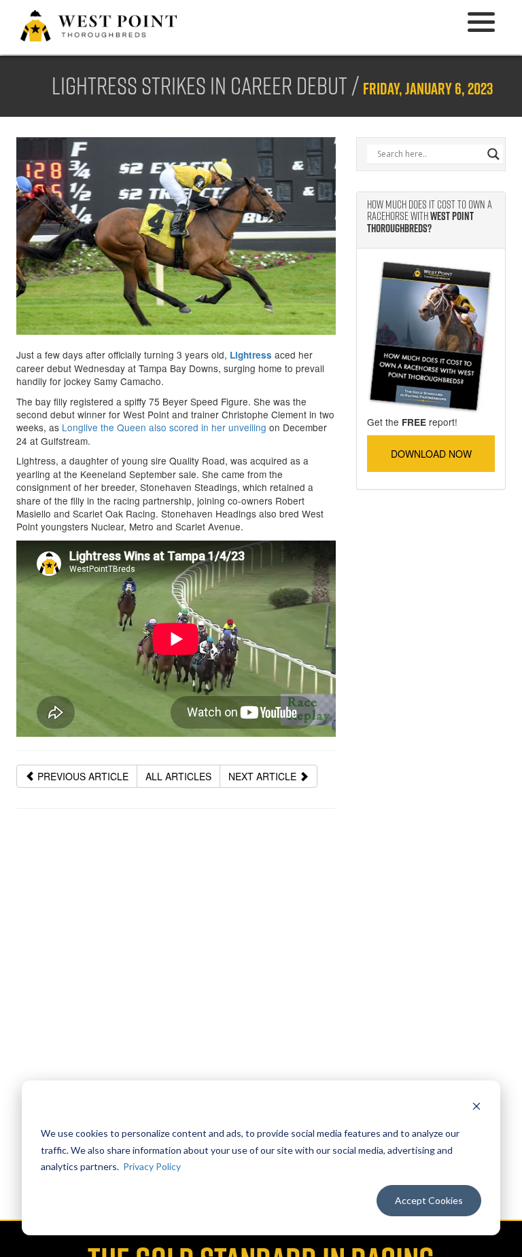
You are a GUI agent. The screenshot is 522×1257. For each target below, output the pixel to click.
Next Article (263, 776)
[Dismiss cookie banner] (476, 1107)
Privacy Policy (152, 1166)
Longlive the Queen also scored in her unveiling (164, 427)
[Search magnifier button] (493, 154)
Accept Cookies (429, 1200)
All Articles (178, 776)
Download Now (431, 453)
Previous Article (81, 776)
